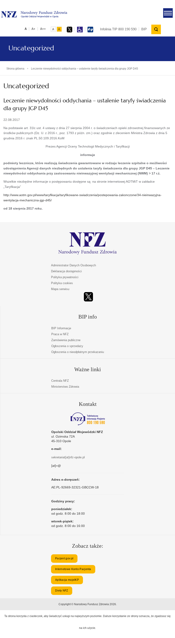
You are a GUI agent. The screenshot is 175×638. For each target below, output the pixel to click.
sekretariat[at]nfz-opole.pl (68, 457)
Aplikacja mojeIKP (67, 579)
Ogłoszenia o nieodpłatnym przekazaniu (77, 352)
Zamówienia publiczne (65, 340)
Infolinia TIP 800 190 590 (118, 29)
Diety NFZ (61, 590)
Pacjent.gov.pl (64, 558)
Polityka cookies (62, 283)
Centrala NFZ (60, 380)
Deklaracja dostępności (66, 271)
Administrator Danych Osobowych (73, 265)
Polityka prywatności (64, 277)
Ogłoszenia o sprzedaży (67, 346)
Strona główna (15, 68)
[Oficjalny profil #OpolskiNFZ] (88, 296)
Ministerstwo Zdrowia (65, 386)
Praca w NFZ (60, 334)
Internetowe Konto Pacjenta (73, 569)
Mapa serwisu (60, 289)
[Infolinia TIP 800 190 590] (88, 418)
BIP (144, 29)
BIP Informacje (61, 328)
